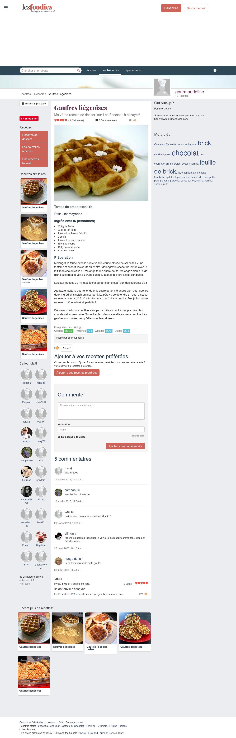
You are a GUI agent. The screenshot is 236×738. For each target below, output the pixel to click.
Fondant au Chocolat (48, 725)
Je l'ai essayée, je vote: (71, 436)
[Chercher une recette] (78, 70)
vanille (199, 180)
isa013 (41, 522)
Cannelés (159, 144)
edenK (40, 421)
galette (170, 177)
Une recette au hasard (31, 161)
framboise (159, 177)
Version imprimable (35, 103)
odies (22, 7)
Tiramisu (91, 725)
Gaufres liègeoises (33, 318)
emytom (40, 480)
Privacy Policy (85, 733)
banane (192, 144)
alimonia (70, 533)
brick (204, 142)
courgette (159, 163)
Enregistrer (31, 118)
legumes (180, 177)
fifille (41, 460)
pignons (164, 180)
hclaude (41, 382)
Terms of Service (107, 733)
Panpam (26, 402)
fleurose (26, 480)
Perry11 (26, 545)
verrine (208, 180)
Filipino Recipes (118, 725)
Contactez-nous (74, 722)
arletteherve (41, 566)
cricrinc (41, 499)
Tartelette (171, 144)
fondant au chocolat (195, 172)
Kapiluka (41, 545)
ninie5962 (41, 402)
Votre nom (64, 424)
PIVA (26, 564)
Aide (61, 722)
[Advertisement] (118, 39)
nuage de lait (73, 558)
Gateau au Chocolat (73, 725)
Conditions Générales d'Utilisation (38, 722)
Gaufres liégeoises (33, 207)
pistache (174, 180)
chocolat (185, 152)
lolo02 (26, 421)
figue (180, 172)
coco (202, 154)
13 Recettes (181, 95)
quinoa (191, 180)
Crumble (102, 725)
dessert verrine (190, 163)
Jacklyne (26, 441)
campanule (72, 489)
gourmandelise (189, 91)
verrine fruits (161, 184)
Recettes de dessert (29, 137)
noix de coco (201, 177)
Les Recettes (110, 70)
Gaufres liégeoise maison (32, 280)
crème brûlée (173, 163)
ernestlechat (26, 523)
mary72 (41, 441)
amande (182, 144)
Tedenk (27, 382)
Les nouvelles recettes (31, 149)
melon (189, 177)
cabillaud (159, 154)
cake (168, 154)
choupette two (26, 500)
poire (183, 180)
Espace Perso (133, 70)
